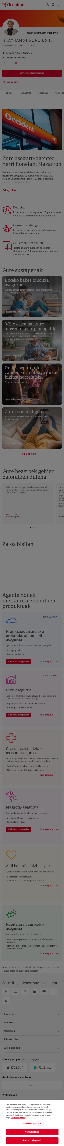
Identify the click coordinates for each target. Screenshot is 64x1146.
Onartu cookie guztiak (32, 1140)
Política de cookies (18, 1118)
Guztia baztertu (32, 1132)
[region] (32, 1123)
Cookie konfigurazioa (32, 1124)
